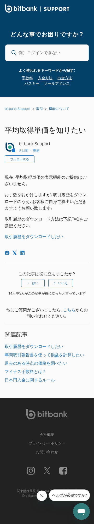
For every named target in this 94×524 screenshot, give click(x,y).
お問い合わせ (47, 451)
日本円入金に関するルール (30, 379)
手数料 (27, 77)
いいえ (63, 283)
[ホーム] (37, 11)
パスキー (32, 83)
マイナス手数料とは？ (25, 371)
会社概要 (47, 434)
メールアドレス (57, 83)
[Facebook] (7, 253)
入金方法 (45, 77)
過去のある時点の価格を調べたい (36, 363)
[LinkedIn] (22, 253)
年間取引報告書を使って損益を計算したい (44, 354)
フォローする (19, 159)
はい (35, 283)
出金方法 (64, 77)
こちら (69, 309)
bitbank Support (18, 108)
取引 (39, 108)
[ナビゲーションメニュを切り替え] (84, 9)
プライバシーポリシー (47, 443)
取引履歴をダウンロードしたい (34, 236)
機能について (59, 108)
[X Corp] (14, 253)
